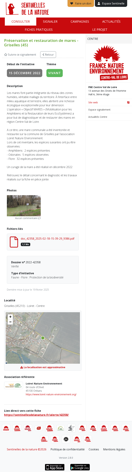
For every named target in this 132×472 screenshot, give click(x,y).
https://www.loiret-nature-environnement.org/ (51, 394)
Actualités (111, 21)
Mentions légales (114, 449)
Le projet (99, 29)
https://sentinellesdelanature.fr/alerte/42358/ (36, 415)
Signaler (50, 21)
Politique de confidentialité (68, 449)
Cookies (94, 449)
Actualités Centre (97, 116)
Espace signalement (99, 109)
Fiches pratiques (39, 29)
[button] (10, 316)
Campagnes (80, 21)
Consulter (21, 21)
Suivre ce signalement (21, 54)
